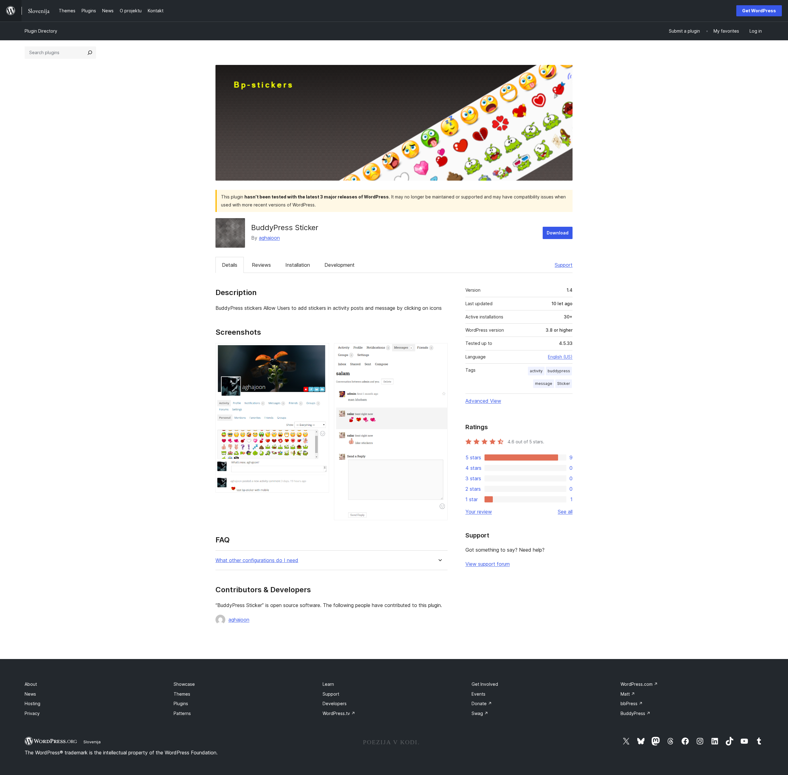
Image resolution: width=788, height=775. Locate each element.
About (31, 684)
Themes (182, 694)
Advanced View (483, 401)
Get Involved (485, 684)
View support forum (487, 564)
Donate (482, 703)
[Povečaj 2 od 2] (439, 351)
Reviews (261, 265)
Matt (628, 694)
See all (565, 512)
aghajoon (269, 238)
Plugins (181, 703)
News (30, 694)
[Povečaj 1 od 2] (321, 351)
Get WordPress (759, 10)
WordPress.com (639, 684)
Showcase (184, 684)
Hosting (32, 703)
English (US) (560, 356)
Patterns (182, 713)
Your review (478, 512)
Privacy (32, 713)
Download (558, 232)
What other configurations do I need (256, 560)
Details (229, 265)
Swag (480, 713)
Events (478, 694)
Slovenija (92, 741)
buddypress (559, 371)
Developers (335, 703)
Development (339, 265)
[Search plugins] (90, 52)
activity (536, 371)
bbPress (632, 703)
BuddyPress (635, 713)
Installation (297, 265)
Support (564, 265)
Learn (328, 684)
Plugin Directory (41, 31)
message (543, 383)
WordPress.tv (339, 713)
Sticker (563, 383)
